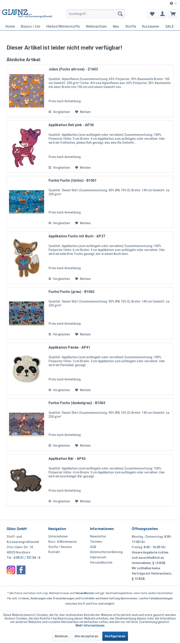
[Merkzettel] (152, 13)
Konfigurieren (115, 636)
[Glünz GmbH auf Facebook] (21, 570)
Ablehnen (61, 636)
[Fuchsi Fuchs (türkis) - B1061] (26, 202)
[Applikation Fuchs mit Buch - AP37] (26, 257)
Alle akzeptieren (86, 636)
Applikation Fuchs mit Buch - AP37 (77, 236)
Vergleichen (61, 112)
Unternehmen (58, 536)
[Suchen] (120, 13)
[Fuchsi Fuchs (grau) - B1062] (26, 313)
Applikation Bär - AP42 (67, 459)
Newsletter (98, 536)
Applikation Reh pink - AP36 (71, 125)
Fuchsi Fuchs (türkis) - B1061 (73, 180)
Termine (96, 541)
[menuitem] (173, 3)
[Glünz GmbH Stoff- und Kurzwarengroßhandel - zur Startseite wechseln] (27, 14)
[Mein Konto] (162, 13)
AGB (93, 547)
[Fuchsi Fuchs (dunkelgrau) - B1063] (26, 424)
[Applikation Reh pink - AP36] (26, 146)
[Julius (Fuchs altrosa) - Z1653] (26, 91)
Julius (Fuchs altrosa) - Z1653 (73, 69)
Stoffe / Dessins (60, 547)
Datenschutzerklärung (106, 552)
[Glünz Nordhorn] (11, 570)
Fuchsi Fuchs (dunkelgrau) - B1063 (77, 403)
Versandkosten (101, 562)
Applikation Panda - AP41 (69, 347)
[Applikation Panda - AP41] (26, 369)
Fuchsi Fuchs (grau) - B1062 (71, 292)
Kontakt (54, 552)
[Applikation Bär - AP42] (26, 480)
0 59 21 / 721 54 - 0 (27, 557)
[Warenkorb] (173, 13)
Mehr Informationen (90, 625)
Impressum (98, 557)
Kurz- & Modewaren (62, 541)
